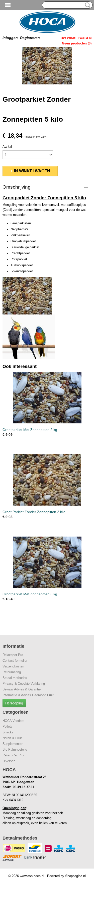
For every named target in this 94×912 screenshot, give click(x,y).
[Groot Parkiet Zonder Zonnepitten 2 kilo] (47, 480)
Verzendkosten (13, 666)
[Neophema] (47, 65)
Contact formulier (15, 660)
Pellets (8, 726)
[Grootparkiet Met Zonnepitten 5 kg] (47, 562)
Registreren (30, 38)
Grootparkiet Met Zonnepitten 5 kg (30, 594)
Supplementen (13, 744)
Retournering (12, 672)
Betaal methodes (15, 678)
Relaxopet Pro (13, 655)
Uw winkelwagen (76, 38)
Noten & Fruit (12, 738)
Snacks (8, 732)
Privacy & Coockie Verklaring (24, 683)
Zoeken (86, 5)
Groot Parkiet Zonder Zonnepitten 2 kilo (34, 512)
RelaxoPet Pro (13, 755)
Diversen (9, 761)
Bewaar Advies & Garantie (22, 689)
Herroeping (14, 702)
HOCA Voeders (13, 721)
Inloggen (10, 38)
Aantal (7, 146)
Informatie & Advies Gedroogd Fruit (28, 695)
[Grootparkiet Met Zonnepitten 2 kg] (47, 397)
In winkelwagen (32, 171)
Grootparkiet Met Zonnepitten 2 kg (30, 430)
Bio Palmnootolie (15, 749)
